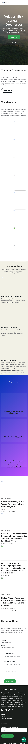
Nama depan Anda (9, 653)
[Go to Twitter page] (13, 710)
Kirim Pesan (9, 681)
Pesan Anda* (7, 669)
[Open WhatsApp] (23, 739)
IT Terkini (23, 743)
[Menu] (25, 2)
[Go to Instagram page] (6, 710)
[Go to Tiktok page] (9, 710)
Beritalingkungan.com (8, 370)
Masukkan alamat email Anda (9, 727)
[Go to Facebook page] (2, 710)
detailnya (14, 37)
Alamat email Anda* (9, 661)
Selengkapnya (7, 90)
